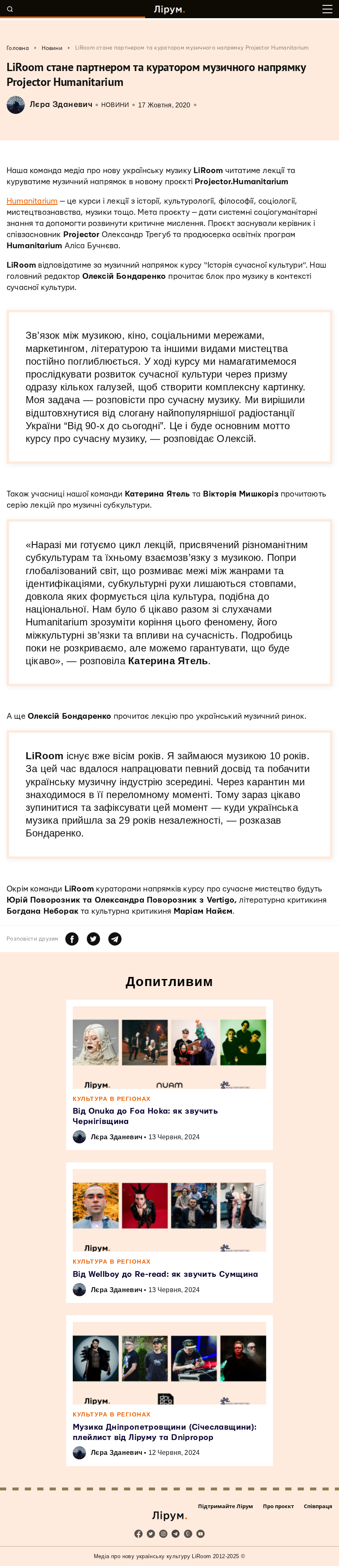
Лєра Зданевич (116, 1137)
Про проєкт (278, 1506)
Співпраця (318, 1506)
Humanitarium (32, 201)
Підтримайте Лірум (225, 1506)
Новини (115, 105)
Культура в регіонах (112, 1098)
